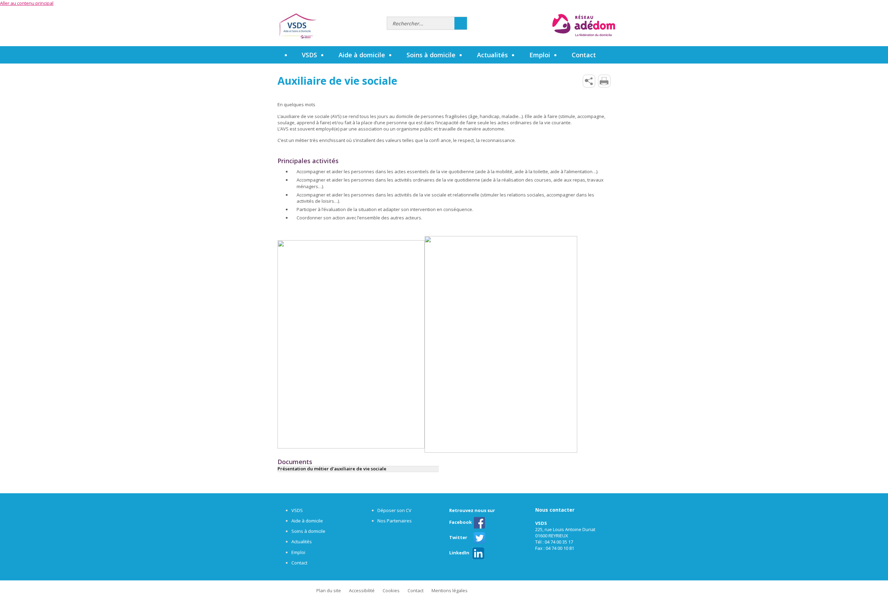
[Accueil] (330, 26)
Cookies (391, 590)
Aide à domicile (307, 521)
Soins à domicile (308, 531)
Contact (299, 563)
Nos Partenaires (394, 521)
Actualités (492, 55)
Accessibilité (362, 590)
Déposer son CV (394, 510)
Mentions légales (450, 590)
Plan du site (328, 590)
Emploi (298, 552)
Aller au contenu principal (26, 3)
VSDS (297, 510)
